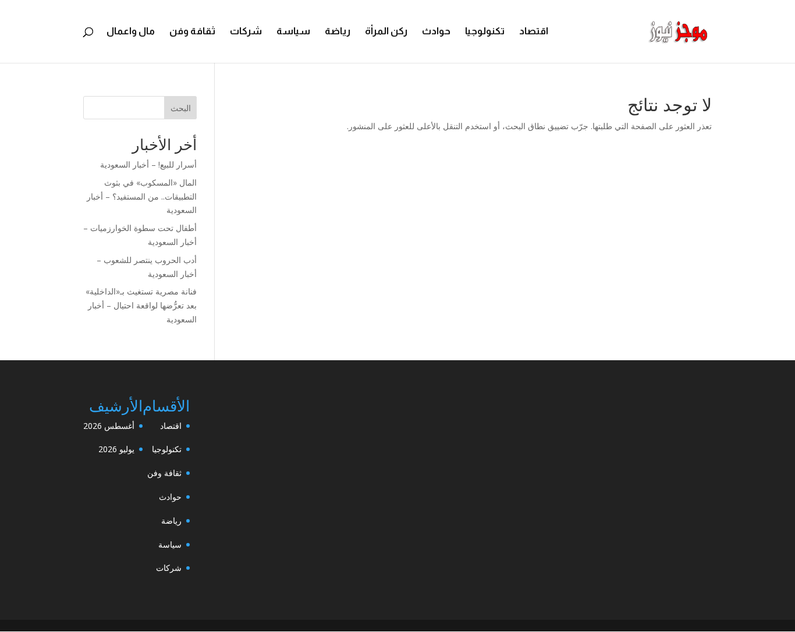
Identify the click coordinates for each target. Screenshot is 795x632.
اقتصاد (533, 32)
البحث (181, 107)
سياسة (293, 32)
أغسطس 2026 (108, 425)
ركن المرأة (386, 32)
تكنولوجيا (485, 32)
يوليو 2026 (116, 449)
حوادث (436, 32)
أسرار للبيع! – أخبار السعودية (148, 164)
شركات (246, 32)
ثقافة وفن (192, 32)
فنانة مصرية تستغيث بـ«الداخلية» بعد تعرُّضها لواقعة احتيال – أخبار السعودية (141, 305)
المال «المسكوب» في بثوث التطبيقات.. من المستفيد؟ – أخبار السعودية (142, 196)
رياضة (337, 32)
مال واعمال (131, 32)
